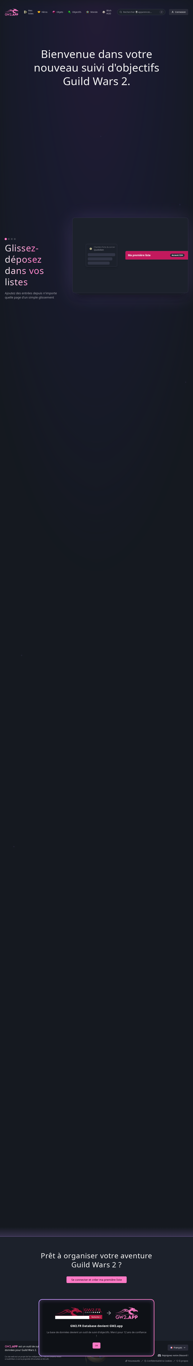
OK (96, 1345)
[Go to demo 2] (9, 754)
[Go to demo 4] (15, 754)
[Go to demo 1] (6, 754)
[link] (28, 12)
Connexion (180, 12)
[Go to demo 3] (12, 754)
